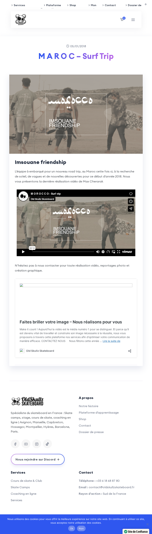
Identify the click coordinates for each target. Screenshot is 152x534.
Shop (73, 5)
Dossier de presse (134, 7)
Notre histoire (88, 406)
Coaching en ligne (23, 493)
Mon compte (91, 7)
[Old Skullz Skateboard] (20, 19)
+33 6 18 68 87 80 (108, 481)
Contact (110, 5)
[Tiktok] (47, 443)
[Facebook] (15, 443)
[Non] (147, 524)
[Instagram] (36, 443)
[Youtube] (26, 443)
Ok (71, 528)
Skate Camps (20, 487)
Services (19, 5)
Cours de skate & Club (26, 481)
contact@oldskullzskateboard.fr (111, 487)
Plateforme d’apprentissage (50, 7)
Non (81, 528)
